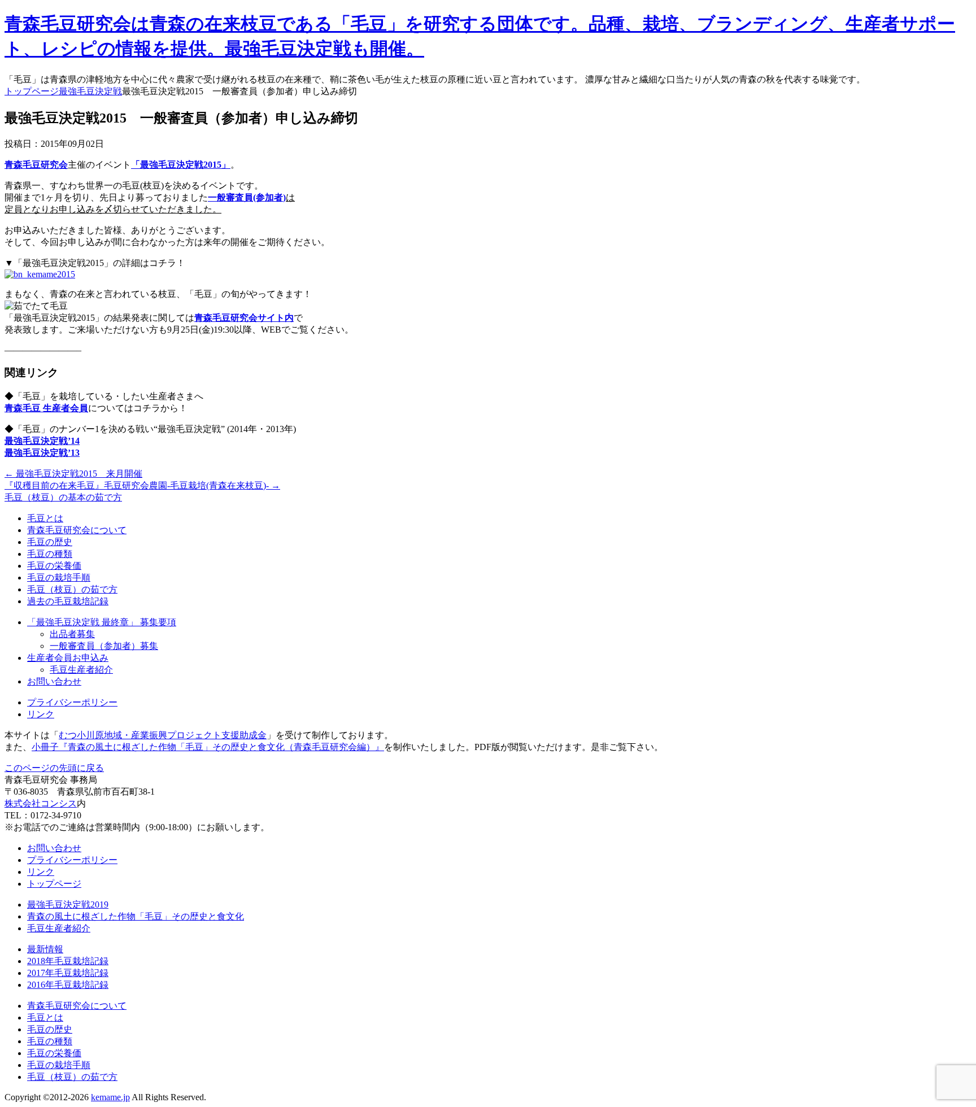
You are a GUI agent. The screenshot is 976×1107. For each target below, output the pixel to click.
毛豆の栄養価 (54, 565)
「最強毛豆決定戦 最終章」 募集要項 (101, 622)
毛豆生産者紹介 (81, 669)
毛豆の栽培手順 (58, 577)
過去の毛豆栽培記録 (67, 601)
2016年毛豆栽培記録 (67, 985)
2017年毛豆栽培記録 (67, 973)
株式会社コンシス (41, 803)
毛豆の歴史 (49, 542)
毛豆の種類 (49, 554)
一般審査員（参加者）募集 (104, 646)
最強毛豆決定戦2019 (67, 904)
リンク (40, 714)
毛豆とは (45, 518)
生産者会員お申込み (67, 658)
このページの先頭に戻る (54, 768)
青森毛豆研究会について (77, 530)
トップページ (32, 91)
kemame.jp (110, 1097)
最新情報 (45, 949)
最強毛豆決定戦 (90, 91)
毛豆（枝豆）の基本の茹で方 (63, 497)
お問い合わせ (54, 681)
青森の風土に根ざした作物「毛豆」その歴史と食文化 (135, 916)
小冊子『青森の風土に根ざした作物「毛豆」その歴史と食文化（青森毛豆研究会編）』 (208, 747)
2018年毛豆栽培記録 (67, 961)
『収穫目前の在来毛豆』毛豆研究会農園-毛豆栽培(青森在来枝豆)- (142, 485)
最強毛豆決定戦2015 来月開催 (73, 473)
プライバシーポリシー (72, 702)
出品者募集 (72, 634)
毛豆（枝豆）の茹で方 (72, 589)
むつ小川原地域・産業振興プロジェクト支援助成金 (163, 735)
